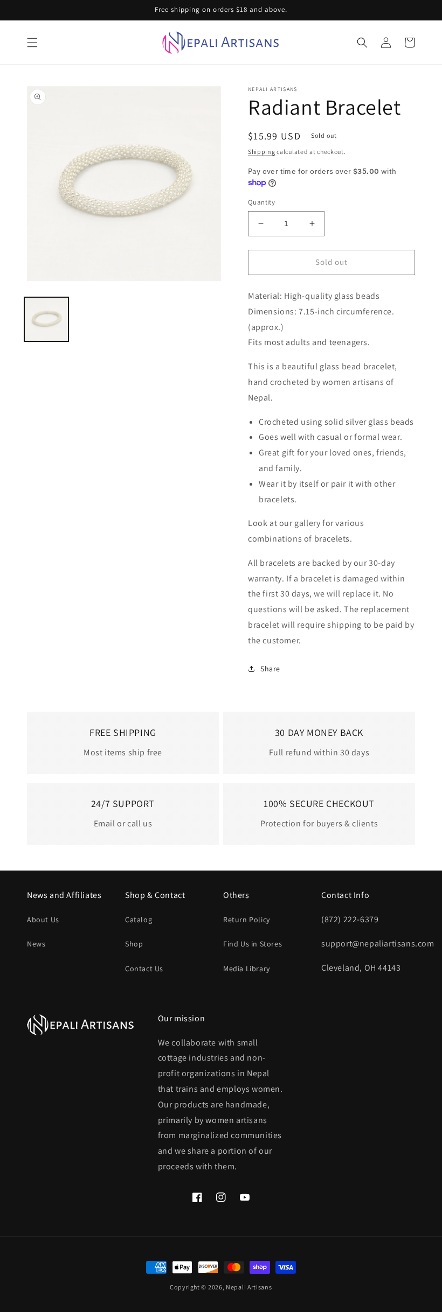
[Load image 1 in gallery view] (46, 319)
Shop (134, 944)
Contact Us (144, 968)
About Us (43, 919)
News (36, 944)
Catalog (138, 919)
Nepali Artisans (249, 1287)
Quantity (261, 202)
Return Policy (246, 919)
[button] (32, 42)
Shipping (261, 152)
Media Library (246, 968)
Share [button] (270, 668)
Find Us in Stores (252, 944)
